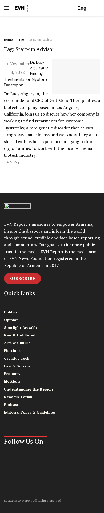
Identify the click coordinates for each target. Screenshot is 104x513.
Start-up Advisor (41, 39)
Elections (12, 350)
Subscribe (22, 278)
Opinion (11, 319)
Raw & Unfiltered (19, 335)
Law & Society (17, 366)
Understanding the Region (28, 389)
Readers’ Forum (18, 396)
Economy (12, 373)
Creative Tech (16, 358)
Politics (10, 312)
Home (8, 39)
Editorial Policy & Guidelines (30, 412)
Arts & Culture (17, 342)
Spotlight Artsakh (20, 327)
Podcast (11, 404)
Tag (21, 39)
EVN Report (15, 162)
